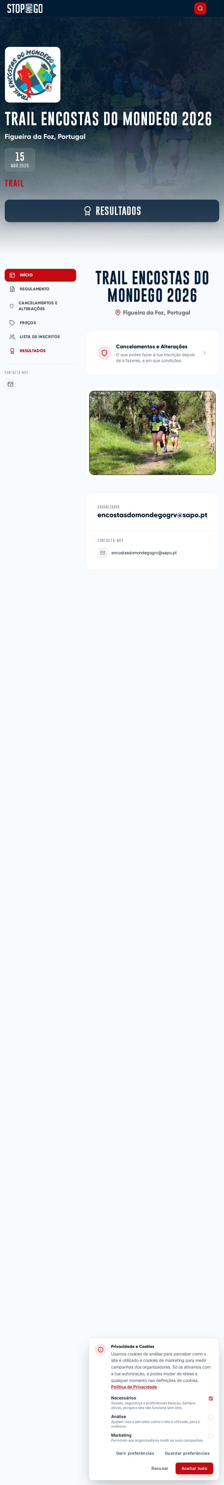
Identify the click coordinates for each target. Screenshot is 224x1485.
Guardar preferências (187, 1453)
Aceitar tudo (194, 1468)
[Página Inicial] (25, 8)
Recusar (159, 1468)
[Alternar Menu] (214, 8)
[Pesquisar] (200, 8)
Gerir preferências (135, 1453)
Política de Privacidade (134, 1386)
